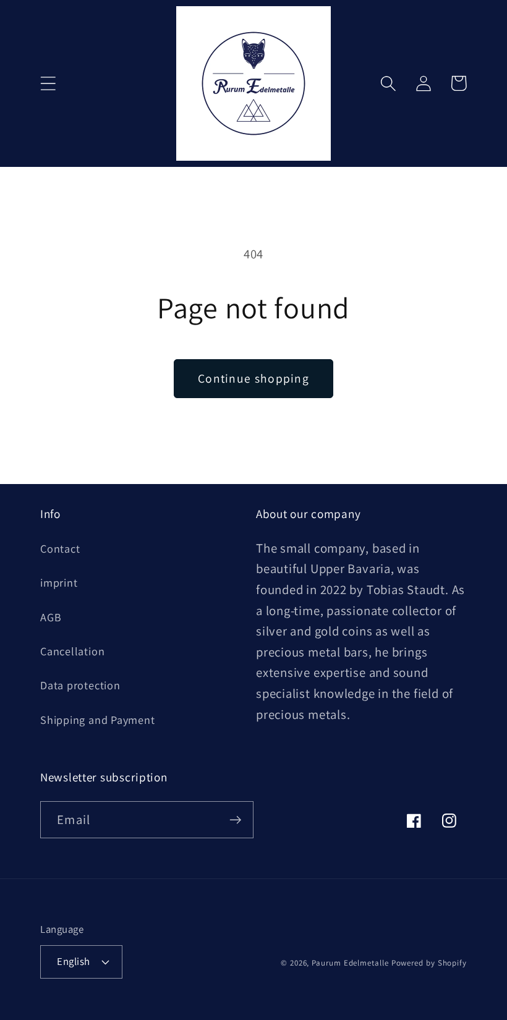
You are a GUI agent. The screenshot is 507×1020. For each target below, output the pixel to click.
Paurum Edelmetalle (350, 963)
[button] (48, 83)
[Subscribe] (235, 820)
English (73, 961)
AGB (50, 617)
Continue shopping (253, 378)
